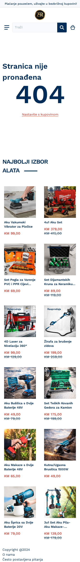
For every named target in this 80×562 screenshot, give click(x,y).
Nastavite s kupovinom (40, 114)
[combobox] (34, 27)
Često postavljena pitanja (22, 559)
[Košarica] (73, 27)
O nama (8, 554)
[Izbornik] (6, 27)
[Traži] (62, 27)
